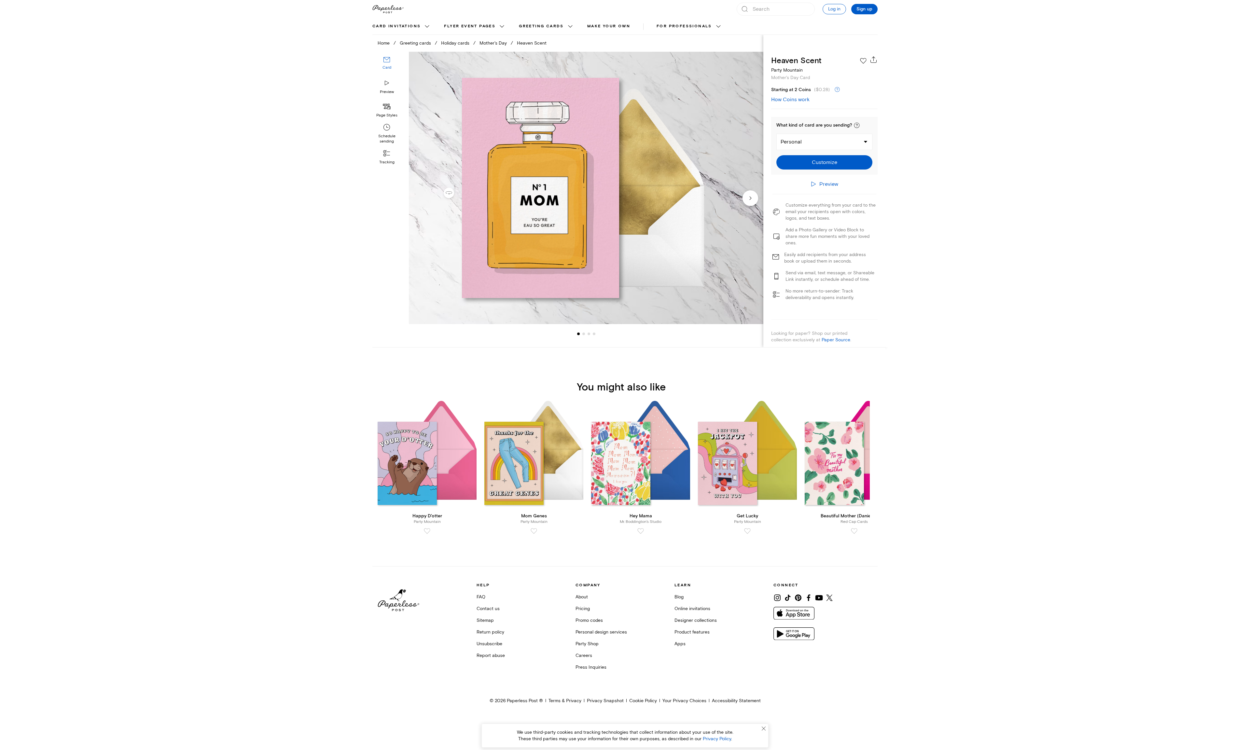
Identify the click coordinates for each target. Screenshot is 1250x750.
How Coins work (790, 99)
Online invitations (692, 608)
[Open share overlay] (874, 59)
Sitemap (485, 620)
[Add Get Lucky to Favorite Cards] (747, 531)
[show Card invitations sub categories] (427, 26)
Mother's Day (493, 43)
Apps (680, 644)
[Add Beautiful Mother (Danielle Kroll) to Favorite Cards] (854, 531)
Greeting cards (541, 26)
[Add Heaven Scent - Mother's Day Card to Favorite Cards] (863, 61)
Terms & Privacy (565, 700)
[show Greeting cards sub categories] (570, 26)
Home (384, 43)
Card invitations (396, 26)
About (582, 597)
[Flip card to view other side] (454, 193)
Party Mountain (787, 70)
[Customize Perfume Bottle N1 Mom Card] (586, 188)
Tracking (387, 162)
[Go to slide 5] (594, 334)
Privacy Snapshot (605, 700)
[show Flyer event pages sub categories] (502, 26)
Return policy (490, 632)
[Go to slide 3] (583, 334)
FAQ (481, 597)
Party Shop (587, 644)
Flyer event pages (469, 26)
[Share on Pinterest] (798, 597)
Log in (834, 9)
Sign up (864, 9)
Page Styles (386, 115)
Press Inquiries (591, 667)
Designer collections (695, 620)
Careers (584, 655)
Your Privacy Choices (684, 700)
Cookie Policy (643, 700)
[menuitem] (401, 26)
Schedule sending (387, 139)
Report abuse (491, 655)
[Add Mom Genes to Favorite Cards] (534, 531)
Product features (692, 632)
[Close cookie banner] (764, 728)
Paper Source (836, 340)
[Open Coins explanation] (837, 90)
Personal (791, 142)
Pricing (583, 608)
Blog (679, 597)
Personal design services (601, 632)
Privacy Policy (717, 739)
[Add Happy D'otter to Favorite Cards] (427, 531)
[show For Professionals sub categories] (718, 26)
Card (386, 67)
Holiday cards (455, 43)
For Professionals (684, 26)
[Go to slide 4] (589, 334)
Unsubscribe (489, 644)
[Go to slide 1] (578, 334)
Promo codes (589, 620)
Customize (824, 162)
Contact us (488, 608)
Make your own (608, 26)
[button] (857, 125)
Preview (387, 91)
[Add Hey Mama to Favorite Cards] (641, 531)
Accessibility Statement (736, 700)
